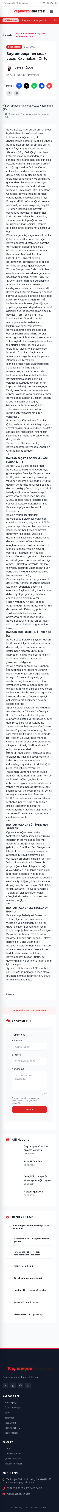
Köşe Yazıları (11, 1432)
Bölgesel (9, 1417)
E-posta (16, 1054)
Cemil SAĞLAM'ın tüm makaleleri (29, 1010)
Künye (8, 1448)
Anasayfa (7, 35)
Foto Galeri (10, 1422)
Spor (7, 1412)
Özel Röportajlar (13, 1407)
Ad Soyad (17, 1040)
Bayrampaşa (11, 1402)
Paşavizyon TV (12, 1427)
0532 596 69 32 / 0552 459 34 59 (24, 1488)
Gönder (29, 1109)
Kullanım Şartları (13, 1453)
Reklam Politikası (13, 1463)
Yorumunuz (18, 1068)
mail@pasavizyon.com (18, 1493)
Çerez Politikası (13, 1458)
